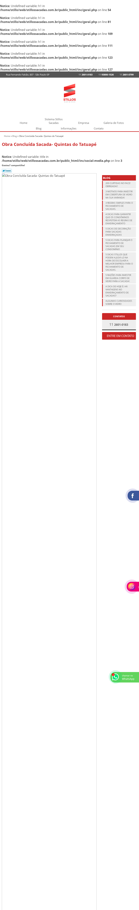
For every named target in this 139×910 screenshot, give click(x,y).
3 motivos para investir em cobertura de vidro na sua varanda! (119, 194)
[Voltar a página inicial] (69, 92)
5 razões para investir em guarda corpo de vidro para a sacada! (118, 278)
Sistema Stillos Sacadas (54, 119)
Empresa (83, 123)
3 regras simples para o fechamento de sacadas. (119, 206)
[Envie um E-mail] (54, 74)
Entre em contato (120, 336)
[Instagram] (66, 74)
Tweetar (7, 170)
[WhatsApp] (60, 74)
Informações (68, 128)
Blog (38, 128)
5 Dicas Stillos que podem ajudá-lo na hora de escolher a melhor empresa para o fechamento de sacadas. (119, 262)
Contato (99, 128)
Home (23, 123)
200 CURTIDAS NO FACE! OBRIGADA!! (118, 185)
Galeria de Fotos (114, 123)
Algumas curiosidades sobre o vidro (119, 302)
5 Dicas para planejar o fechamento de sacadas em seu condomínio (119, 245)
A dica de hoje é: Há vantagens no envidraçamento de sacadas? (117, 291)
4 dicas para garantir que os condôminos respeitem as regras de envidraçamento (119, 219)
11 (126, 74)
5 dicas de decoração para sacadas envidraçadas (118, 231)
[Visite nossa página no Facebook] (72, 74)
